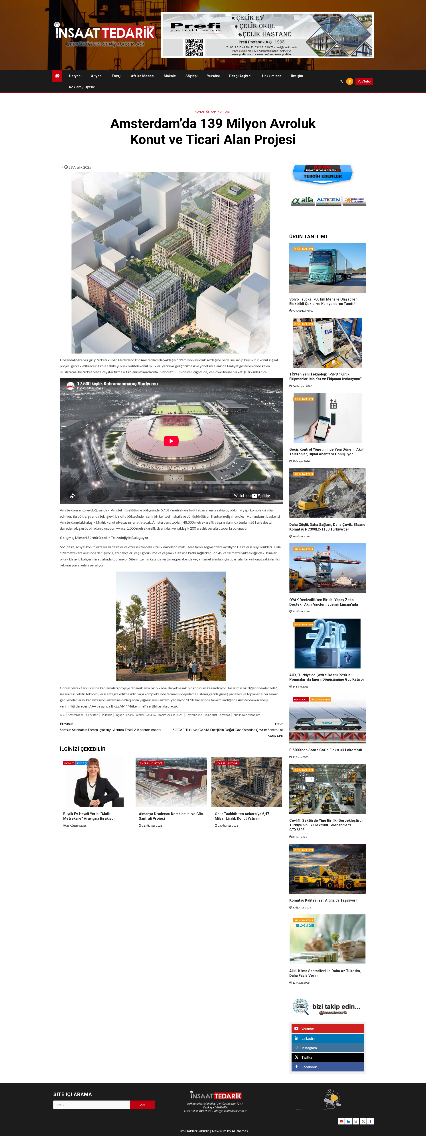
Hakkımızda (271, 76)
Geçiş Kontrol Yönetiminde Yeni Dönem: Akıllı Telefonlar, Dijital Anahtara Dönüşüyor (326, 451)
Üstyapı (75, 76)
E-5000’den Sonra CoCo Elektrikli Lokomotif (326, 750)
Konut (199, 111)
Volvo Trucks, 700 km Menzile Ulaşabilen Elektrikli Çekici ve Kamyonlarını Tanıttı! (323, 301)
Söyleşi (191, 76)
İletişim (297, 76)
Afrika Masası (142, 76)
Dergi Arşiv (238, 76)
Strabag (225, 715)
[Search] (341, 81)
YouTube (364, 81)
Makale (170, 76)
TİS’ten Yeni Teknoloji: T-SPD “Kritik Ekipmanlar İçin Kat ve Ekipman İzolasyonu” (325, 376)
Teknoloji (301, 699)
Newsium (219, 1131)
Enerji (116, 76)
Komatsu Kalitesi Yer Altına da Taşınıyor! (323, 900)
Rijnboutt (211, 715)
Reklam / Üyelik (82, 87)
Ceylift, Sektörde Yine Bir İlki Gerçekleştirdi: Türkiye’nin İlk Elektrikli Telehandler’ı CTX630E (326, 825)
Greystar (92, 715)
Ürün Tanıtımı (303, 248)
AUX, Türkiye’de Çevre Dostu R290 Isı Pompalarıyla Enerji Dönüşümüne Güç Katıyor (326, 677)
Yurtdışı (213, 76)
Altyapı (96, 76)
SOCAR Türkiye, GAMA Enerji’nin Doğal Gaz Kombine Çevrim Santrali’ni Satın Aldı (228, 729)
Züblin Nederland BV (246, 715)
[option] (304, 201)
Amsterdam (75, 715)
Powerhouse (194, 715)
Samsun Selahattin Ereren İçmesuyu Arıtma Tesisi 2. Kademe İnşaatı (110, 726)
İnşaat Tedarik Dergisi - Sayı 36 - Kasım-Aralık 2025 (149, 715)
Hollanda (106, 715)
